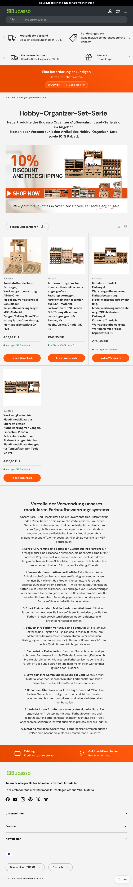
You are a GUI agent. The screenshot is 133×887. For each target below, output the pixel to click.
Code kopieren (77, 84)
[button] (118, 11)
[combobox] (66, 19)
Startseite (10, 97)
